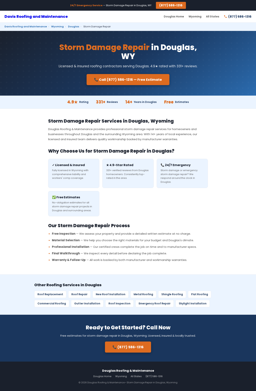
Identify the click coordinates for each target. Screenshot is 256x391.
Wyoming (195, 16)
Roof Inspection (119, 303)
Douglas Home (174, 16)
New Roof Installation (110, 294)
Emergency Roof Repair (155, 303)
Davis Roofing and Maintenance (36, 16)
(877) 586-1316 (171, 5)
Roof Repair (79, 294)
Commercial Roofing (51, 303)
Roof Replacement (50, 294)
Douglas (73, 26)
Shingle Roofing (172, 294)
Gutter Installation (87, 303)
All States (212, 16)
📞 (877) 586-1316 (128, 347)
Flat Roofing (199, 294)
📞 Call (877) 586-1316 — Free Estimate (128, 79)
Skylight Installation (193, 303)
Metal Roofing (143, 294)
